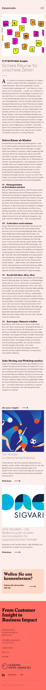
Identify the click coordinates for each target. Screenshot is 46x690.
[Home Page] (9, 8)
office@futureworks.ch (11, 640)
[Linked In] (3, 675)
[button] (42, 8)
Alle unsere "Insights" (10, 408)
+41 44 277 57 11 (8, 643)
